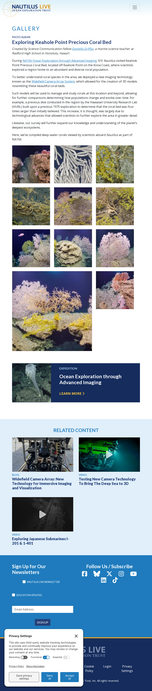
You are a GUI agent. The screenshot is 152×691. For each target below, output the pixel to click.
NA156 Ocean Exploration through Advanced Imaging (60, 61)
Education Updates (29, 595)
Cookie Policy (89, 668)
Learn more (70, 393)
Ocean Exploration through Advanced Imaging (90, 379)
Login (107, 666)
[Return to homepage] (40, 8)
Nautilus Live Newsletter (43, 581)
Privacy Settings (127, 668)
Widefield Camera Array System (53, 81)
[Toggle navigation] (135, 7)
